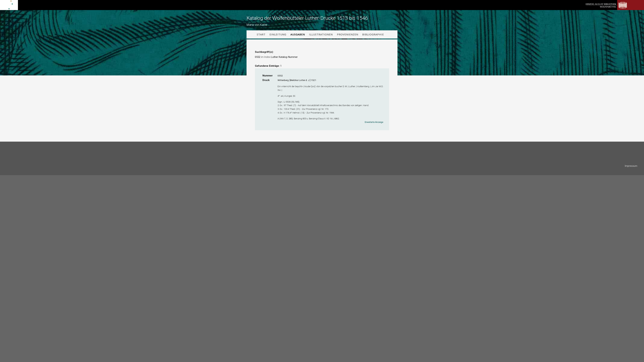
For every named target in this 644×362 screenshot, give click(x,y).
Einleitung (278, 34)
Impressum (631, 165)
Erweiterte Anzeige (374, 122)
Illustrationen (321, 34)
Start (261, 34)
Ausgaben (297, 34)
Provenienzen (347, 34)
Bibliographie (373, 34)
